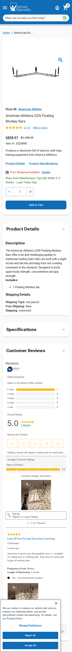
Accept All (30, 645)
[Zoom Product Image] (60, 60)
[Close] (56, 603)
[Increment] (30, 191)
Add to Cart (36, 205)
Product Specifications (43, 163)
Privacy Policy (14, 618)
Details (46, 172)
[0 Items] (65, 8)
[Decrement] (9, 191)
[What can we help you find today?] (65, 18)
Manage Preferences (30, 625)
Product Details (15, 163)
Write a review (40, 127)
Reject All (30, 635)
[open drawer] (5, 8)
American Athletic (30, 109)
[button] (57, 7)
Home (6, 32)
